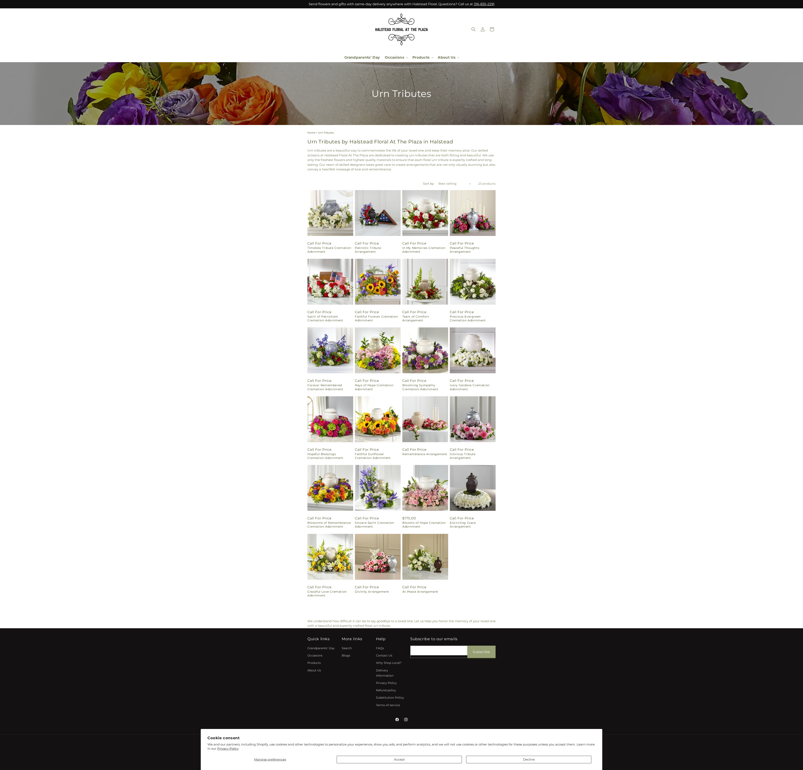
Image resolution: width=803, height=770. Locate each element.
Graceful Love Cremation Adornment (327, 593)
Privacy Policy (228, 749)
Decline (529, 759)
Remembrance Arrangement (424, 454)
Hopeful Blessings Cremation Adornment (325, 456)
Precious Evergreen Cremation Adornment (468, 318)
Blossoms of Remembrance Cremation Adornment (329, 524)
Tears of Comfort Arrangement (415, 318)
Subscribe (481, 652)
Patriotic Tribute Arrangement (368, 250)
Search (347, 648)
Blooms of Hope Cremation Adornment (424, 524)
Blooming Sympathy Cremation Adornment (420, 387)
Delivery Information (385, 672)
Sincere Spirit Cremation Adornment (374, 524)
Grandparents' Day (321, 648)
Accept (399, 759)
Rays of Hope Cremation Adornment (374, 387)
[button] (396, 57)
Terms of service (388, 705)
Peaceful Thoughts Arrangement (464, 250)
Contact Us (384, 656)
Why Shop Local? (389, 663)
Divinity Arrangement (372, 592)
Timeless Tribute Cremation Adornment (329, 250)
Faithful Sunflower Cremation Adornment (373, 456)
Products (314, 663)
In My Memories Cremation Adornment (423, 250)
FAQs (380, 648)
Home (311, 132)
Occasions (314, 656)
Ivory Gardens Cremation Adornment (470, 387)
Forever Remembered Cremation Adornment (325, 387)
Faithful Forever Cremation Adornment (376, 318)
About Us (314, 670)
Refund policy (386, 690)
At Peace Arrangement (420, 592)
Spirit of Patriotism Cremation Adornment (325, 318)
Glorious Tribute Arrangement (463, 456)
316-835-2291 (484, 4)
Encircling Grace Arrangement (463, 524)
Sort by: (428, 183)
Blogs (346, 656)
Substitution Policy (390, 698)
